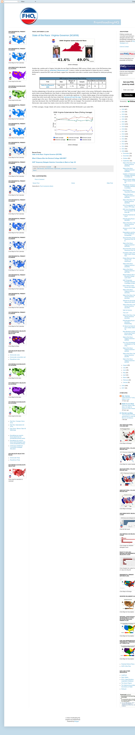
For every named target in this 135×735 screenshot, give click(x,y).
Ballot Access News (128, 404)
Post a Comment (39, 179)
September (126, 161)
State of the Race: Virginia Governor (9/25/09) (129, 196)
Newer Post (36, 183)
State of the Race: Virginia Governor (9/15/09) (129, 291)
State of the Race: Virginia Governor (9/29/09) (129, 170)
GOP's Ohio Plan (126, 666)
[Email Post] (55, 166)
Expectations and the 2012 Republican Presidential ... (129, 234)
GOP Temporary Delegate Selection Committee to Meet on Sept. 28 (54, 162)
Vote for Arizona (127, 310)
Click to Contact (124, 46)
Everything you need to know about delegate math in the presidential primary (17, 442)
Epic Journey (126, 396)
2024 (123, 114)
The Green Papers (126, 683)
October (125, 158)
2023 (123, 116)
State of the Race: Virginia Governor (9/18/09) (55, 35)
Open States (124, 677)
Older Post (110, 183)
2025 (123, 112)
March (125, 377)
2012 (123, 144)
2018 (123, 129)
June (124, 370)
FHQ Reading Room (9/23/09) (129, 219)
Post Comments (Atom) (46, 186)
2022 (123, 119)
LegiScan (124, 675)
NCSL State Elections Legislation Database (127, 680)
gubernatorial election (66, 168)
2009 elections (40, 168)
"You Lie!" (125, 312)
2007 (123, 388)
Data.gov (123, 689)
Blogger (76, 721)
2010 (123, 149)
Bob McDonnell (49, 168)
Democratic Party (15, 458)
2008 (123, 385)
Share (34, 170)
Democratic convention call (18, 357)
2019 (123, 126)
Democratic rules (15, 355)
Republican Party (15, 460)
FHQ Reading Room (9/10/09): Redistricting (129, 322)
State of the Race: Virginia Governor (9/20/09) (129, 245)
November (126, 156)
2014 (123, 139)
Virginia (74, 168)
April (124, 375)
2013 (123, 141)
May (124, 372)
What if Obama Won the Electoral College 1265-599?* (49, 158)
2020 (123, 124)
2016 (123, 134)
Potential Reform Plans (127, 664)
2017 (123, 131)
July (124, 367)
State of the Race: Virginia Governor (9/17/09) (46, 154)
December (126, 153)
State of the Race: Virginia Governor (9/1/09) (129, 360)
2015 (123, 136)
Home (73, 183)
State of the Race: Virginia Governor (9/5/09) (129, 338)
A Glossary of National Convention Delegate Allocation (16, 447)
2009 (123, 151)
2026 (123, 109)
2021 (123, 121)
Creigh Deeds (56, 168)
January (125, 382)
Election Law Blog (127, 413)
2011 (123, 146)
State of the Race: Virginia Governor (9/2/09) (129, 349)
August (125, 365)
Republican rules (15, 359)
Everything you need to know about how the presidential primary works (17, 437)
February (126, 380)
